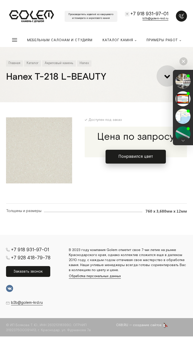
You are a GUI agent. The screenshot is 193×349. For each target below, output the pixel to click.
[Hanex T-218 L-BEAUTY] (39, 150)
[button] (182, 141)
